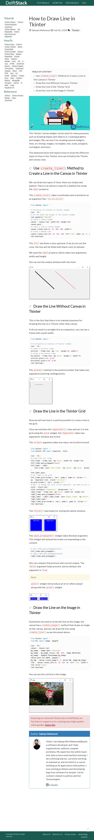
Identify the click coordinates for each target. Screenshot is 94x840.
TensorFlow (9, 68)
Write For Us (58, 834)
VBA (6, 85)
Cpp (6, 64)
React (15, 71)
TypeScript (19, 68)
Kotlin (7, 76)
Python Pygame (17, 66)
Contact (84, 837)
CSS (20, 71)
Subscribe (50, 724)
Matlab (7, 61)
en (83, 3)
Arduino (19, 78)
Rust (6, 78)
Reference (72, 3)
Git (19, 29)
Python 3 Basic (10, 22)
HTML (12, 64)
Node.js (14, 76)
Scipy (14, 98)
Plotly (7, 59)
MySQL (7, 80)
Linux (14, 61)
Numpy (20, 52)
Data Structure (10, 34)
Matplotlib (8, 32)
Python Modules (11, 24)
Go (16, 73)
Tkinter (20, 22)
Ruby (12, 78)
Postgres (8, 83)
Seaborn (14, 59)
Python (19, 44)
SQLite (16, 83)
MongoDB (15, 80)
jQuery (7, 66)
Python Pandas (10, 52)
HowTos (57, 3)
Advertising (82, 834)
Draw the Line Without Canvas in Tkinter (57, 83)
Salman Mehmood (41, 30)
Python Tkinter (10, 47)
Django (18, 54)
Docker (16, 56)
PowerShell (9, 49)
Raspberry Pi (9, 88)
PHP (6, 73)
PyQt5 (16, 32)
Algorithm (8, 37)
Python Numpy (10, 29)
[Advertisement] (61, 50)
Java (11, 73)
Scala (12, 85)
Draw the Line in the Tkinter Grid (53, 86)
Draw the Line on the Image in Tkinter (55, 90)
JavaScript (8, 27)
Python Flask (9, 54)
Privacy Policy (70, 834)
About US (46, 834)
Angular (7, 71)
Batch (20, 47)
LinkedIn (53, 785)
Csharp (21, 76)
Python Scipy (9, 44)
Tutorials (43, 3)
